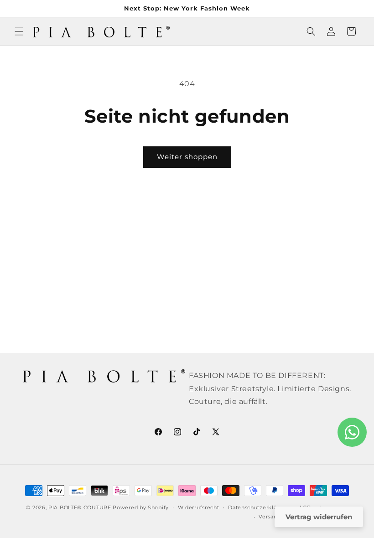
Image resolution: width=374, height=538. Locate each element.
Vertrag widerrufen (319, 516)
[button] (19, 31)
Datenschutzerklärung (259, 507)
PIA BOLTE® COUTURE (79, 507)
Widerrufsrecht (198, 507)
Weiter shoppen (187, 156)
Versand (269, 516)
